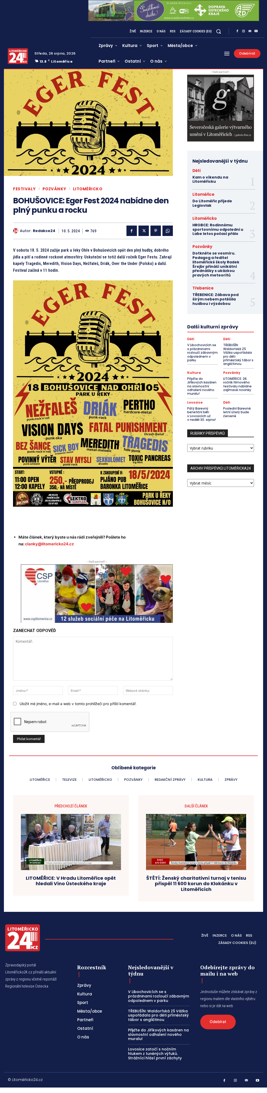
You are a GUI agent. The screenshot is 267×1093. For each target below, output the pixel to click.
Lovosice (195, 402)
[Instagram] (243, 31)
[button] (218, 31)
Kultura (194, 372)
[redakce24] (16, 230)
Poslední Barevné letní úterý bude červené (237, 412)
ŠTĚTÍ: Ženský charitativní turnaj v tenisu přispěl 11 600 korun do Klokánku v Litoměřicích (196, 883)
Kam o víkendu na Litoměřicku (210, 179)
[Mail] (250, 31)
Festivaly (24, 189)
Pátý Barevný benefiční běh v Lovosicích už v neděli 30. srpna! (201, 414)
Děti (196, 171)
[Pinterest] (155, 231)
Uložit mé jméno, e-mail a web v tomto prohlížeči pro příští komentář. (78, 703)
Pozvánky (54, 189)
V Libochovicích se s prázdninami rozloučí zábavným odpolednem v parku (202, 352)
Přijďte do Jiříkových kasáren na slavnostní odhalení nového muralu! (201, 386)
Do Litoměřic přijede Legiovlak (212, 203)
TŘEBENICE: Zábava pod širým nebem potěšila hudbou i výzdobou (215, 299)
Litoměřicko (87, 189)
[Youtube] (256, 31)
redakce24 (44, 231)
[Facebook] (237, 31)
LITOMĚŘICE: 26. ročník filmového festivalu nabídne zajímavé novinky (237, 384)
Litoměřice (203, 194)
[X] (143, 231)
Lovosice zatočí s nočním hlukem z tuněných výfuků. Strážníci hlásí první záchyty (155, 1054)
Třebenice (203, 288)
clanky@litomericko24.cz (49, 543)
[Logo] (18, 56)
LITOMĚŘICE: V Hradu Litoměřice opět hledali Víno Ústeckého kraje (71, 881)
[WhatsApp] (167, 231)
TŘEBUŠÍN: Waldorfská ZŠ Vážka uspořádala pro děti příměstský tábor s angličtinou (238, 354)
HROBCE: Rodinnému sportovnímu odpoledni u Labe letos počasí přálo (217, 229)
